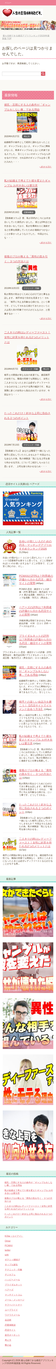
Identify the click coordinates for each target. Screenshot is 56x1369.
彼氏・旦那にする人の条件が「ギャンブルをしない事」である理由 (35, 671)
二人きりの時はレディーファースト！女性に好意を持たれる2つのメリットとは (27, 337)
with (7, 1255)
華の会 (8, 1345)
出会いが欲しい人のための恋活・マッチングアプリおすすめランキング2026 (35, 545)
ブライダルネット (13, 1285)
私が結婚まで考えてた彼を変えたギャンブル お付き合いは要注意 (35, 740)
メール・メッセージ (14, 1300)
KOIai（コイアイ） (14, 1236)
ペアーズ (9, 1290)
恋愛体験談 (28, 212)
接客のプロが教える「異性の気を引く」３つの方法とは (35, 774)
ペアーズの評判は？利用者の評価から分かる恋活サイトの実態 (35, 611)
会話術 (8, 1320)
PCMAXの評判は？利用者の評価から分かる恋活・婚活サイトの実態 (36, 579)
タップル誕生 (11, 1264)
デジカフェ (10, 1275)
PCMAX (9, 1245)
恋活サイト (10, 1330)
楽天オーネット (12, 1335)
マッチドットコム (13, 1295)
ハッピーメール (12, 1280)
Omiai (7, 1241)
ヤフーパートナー (13, 1305)
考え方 (27, 136)
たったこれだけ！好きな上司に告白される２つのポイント (35, 808)
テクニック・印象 (31, 288)
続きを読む (46, 167)
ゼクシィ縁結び (12, 1259)
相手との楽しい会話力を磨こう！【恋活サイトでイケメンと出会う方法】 (35, 705)
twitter (7, 1250)
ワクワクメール (12, 1315)
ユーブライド (11, 1310)
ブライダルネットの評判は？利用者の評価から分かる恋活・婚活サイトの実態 (35, 639)
